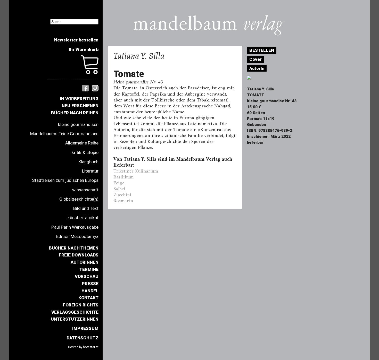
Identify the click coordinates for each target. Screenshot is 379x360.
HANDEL (89, 290)
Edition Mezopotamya (77, 236)
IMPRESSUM (85, 328)
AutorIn (256, 68)
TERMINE (88, 269)
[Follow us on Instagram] (95, 87)
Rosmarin (123, 200)
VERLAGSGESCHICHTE (74, 312)
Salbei (119, 189)
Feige (118, 183)
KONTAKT (88, 297)
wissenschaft (85, 189)
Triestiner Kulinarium (135, 171)
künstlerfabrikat (83, 217)
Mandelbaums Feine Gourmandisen (64, 133)
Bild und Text (85, 208)
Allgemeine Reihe (81, 142)
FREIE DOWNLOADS (78, 255)
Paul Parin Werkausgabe (74, 227)
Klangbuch (88, 161)
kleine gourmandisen (78, 124)
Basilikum (123, 177)
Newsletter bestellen (76, 39)
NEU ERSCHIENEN (80, 105)
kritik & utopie (85, 152)
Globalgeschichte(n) (78, 199)
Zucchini (122, 195)
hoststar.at (90, 347)
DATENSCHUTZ (82, 337)
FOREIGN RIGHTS (80, 304)
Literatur (90, 171)
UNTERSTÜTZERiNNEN (74, 319)
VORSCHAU (86, 276)
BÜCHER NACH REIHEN (74, 112)
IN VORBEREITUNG (79, 98)
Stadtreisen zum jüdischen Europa (65, 180)
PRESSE (90, 283)
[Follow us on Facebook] (85, 87)
